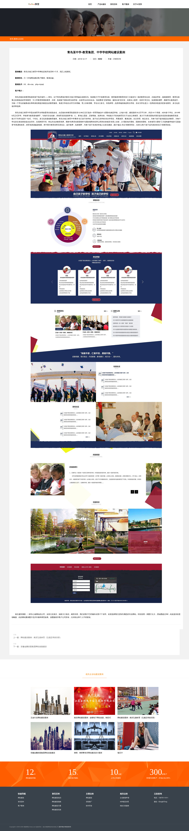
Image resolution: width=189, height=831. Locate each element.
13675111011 (163, 798)
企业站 (21, 39)
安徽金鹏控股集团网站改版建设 (34, 646)
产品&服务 (102, 4)
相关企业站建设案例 (94, 674)
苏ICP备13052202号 (65, 827)
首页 (90, 4)
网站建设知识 (56, 798)
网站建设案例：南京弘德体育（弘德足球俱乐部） (41, 637)
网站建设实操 (56, 809)
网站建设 (21, 798)
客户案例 (125, 4)
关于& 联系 (137, 4)
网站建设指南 (56, 801)
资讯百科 (113, 4)
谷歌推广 (89, 801)
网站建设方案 (56, 806)
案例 (16, 39)
